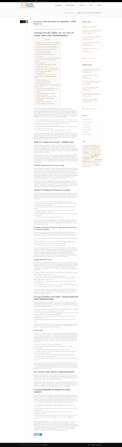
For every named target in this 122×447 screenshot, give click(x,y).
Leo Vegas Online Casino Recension (44, 101)
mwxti (37, 26)
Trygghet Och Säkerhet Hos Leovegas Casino (46, 96)
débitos (88, 149)
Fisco (83, 153)
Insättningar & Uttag (40, 63)
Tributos (96, 165)
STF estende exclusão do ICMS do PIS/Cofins (90, 76)
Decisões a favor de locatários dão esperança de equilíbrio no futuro (90, 100)
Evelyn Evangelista (87, 122)
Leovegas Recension (40, 73)
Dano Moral (96, 148)
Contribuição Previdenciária (88, 148)
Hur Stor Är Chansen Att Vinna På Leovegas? (46, 46)
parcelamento (86, 160)
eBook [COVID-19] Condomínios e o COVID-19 (90, 49)
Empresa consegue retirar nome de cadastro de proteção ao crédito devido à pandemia (91, 94)
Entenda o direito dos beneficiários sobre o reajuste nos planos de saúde (92, 31)
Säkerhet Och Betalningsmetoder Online (45, 103)
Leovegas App (39, 56)
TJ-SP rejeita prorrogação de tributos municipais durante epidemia (90, 88)
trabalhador (95, 163)
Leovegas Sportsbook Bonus (42, 79)
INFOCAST (45, 444)
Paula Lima (85, 132)
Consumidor (92, 145)
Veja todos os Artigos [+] (89, 58)
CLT (85, 145)
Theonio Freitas (86, 134)
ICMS (87, 153)
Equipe (92, 444)
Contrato (98, 145)
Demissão (84, 149)
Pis (94, 159)
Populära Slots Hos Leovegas (42, 51)
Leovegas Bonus (40, 100)
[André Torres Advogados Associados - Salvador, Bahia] (27, 5)
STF (89, 163)
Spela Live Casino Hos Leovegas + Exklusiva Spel (47, 42)
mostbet (94, 156)
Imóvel (91, 154)
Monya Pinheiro (86, 127)
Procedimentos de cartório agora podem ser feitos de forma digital (91, 37)
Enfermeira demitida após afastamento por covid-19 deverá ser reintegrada (91, 82)
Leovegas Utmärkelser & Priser (43, 81)
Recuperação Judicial (95, 161)
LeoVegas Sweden (71, 12)
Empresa (99, 149)
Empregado (93, 149)
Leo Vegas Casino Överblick (42, 66)
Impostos (88, 154)
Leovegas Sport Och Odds (42, 95)
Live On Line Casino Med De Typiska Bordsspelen (47, 57)
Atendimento (98, 444)
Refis (83, 163)
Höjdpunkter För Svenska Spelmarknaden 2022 (47, 88)
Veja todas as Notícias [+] (89, 108)
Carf (83, 145)
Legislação (87, 156)
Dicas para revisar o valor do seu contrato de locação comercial (92, 43)
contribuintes (95, 146)
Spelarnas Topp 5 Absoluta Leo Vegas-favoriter (46, 68)
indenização (97, 154)
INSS (83, 156)
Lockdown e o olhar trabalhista (89, 26)
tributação (90, 164)
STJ (91, 163)
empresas (85, 151)
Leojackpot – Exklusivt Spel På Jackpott (45, 90)
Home (89, 444)
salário (86, 163)
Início (65, 12)
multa (95, 158)
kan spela (59, 135)
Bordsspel (38, 91)
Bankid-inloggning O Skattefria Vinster (45, 98)
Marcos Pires (86, 124)
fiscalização (99, 151)
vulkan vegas (88, 166)
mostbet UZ (88, 158)
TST (83, 166)
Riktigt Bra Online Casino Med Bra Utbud (45, 93)
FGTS (95, 151)
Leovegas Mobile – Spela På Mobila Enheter (46, 64)
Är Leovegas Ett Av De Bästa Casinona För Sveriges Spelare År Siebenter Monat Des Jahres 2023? (46, 76)
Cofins (87, 145)
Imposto (91, 153)
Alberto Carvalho (87, 119)
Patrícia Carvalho (87, 129)
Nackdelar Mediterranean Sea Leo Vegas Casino (47, 44)
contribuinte (86, 147)
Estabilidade (90, 151)
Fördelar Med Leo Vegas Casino (43, 83)
